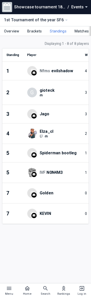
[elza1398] (46, 136)
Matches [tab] (82, 31)
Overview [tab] (11, 31)
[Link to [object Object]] (33, 133)
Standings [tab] (58, 31)
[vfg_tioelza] (41, 136)
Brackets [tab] (34, 31)
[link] (41, 95)
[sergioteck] (41, 95)
